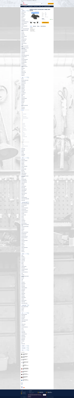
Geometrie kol (22, 24)
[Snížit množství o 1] (42, 21)
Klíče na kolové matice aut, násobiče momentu (24, 30)
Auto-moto (23, 10)
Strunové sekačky (23, 286)
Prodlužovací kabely (23, 332)
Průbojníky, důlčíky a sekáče (24, 136)
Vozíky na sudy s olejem (23, 72)
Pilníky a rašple (23, 135)
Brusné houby (22, 206)
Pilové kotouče (22, 229)
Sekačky (22, 279)
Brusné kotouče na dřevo (23, 209)
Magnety (22, 95)
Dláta (22, 112)
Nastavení (29, 396)
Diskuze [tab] (38, 26)
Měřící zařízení (22, 170)
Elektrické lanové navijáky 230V (24, 160)
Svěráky (45, 14)
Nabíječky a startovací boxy (23, 43)
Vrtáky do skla (22, 250)
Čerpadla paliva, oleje (23, 81)
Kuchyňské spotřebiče (23, 321)
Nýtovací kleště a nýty (24, 128)
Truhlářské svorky (23, 194)
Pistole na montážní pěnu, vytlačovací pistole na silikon (24, 176)
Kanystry (22, 27)
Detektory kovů (22, 256)
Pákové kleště (23, 132)
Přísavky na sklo (22, 183)
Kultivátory (22, 263)
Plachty (22, 273)
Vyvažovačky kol (22, 16)
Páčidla (22, 131)
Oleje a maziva (22, 102)
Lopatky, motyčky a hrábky (23, 266)
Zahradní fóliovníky (23, 293)
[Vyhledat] (42, 3)
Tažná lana (22, 69)
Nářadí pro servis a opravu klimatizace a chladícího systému (25, 48)
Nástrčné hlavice (23, 124)
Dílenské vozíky (22, 84)
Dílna (22, 77)
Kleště (22, 120)
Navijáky (22, 44)
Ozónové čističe (22, 325)
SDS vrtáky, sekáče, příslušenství (24, 240)
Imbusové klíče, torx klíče (24, 116)
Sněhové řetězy (22, 63)
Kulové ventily (22, 167)
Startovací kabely (23, 68)
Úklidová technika (23, 339)
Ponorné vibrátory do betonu (24, 180)
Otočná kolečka (22, 270)
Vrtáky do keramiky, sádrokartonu (24, 247)
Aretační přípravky (23, 20)
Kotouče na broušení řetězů (24, 223)
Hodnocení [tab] (34, 26)
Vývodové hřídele (23, 290)
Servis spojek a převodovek (24, 62)
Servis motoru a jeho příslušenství (24, 59)
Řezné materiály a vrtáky (24, 202)
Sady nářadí (23, 140)
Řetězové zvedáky (23, 187)
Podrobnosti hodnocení (37, 11)
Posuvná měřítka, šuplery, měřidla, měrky (24, 105)
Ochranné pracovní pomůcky (24, 98)
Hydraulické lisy (22, 88)
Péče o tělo (22, 328)
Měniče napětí (22, 37)
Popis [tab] (31, 26)
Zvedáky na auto (22, 75)
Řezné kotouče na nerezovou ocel (24, 236)
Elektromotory (22, 163)
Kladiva (22, 119)
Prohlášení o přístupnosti (31, 392)
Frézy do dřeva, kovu (23, 220)
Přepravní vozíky (23, 108)
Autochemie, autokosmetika (24, 23)
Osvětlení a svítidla (24, 305)
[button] (39, 23)
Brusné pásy (22, 216)
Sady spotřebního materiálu (24, 56)
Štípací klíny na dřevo (23, 283)
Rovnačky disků (22, 13)
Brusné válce (22, 217)
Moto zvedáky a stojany (23, 40)
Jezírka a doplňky (23, 259)
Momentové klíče (23, 123)
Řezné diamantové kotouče (23, 233)
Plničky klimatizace (23, 52)
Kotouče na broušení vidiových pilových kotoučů (25, 224)
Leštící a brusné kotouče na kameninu (24, 226)
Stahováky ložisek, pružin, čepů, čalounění (24, 66)
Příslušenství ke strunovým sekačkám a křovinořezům (25, 276)
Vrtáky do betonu (23, 244)
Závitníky (22, 147)
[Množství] (44, 21)
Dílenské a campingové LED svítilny (24, 306)
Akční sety (22, 17)
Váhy (21, 342)
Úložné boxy (22, 151)
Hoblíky (22, 115)
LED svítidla (22, 309)
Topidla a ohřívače (23, 335)
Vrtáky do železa (22, 251)
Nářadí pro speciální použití (23, 49)
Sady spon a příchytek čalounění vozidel (25, 55)
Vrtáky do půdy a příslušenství (24, 197)
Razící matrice (23, 139)
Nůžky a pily (23, 127)
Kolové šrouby (22, 33)
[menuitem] (25, 6)
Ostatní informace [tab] (43, 26)
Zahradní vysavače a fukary (23, 300)
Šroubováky (23, 144)
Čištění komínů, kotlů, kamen (24, 314)
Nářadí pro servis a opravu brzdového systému (24, 46)
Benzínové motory (23, 159)
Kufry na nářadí (22, 91)
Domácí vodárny (22, 318)
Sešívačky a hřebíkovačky (23, 190)
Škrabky (22, 143)
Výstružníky (22, 243)
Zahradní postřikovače (23, 297)
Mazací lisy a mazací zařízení (24, 36)
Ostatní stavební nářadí (23, 174)
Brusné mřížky (22, 213)
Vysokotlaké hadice (23, 154)
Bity (22, 111)
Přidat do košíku (46, 22)
